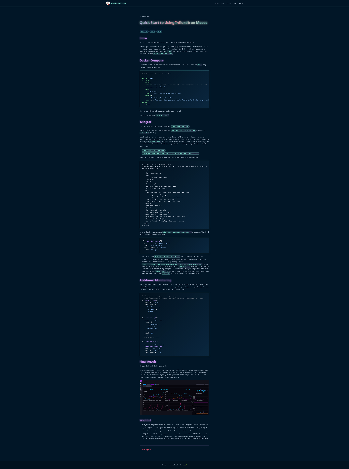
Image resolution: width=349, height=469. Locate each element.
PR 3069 (195, 434)
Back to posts (146, 16)
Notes (229, 3)
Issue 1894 (187, 434)
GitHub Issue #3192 (170, 285)
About (241, 3)
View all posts (146, 450)
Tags (234, 3)
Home (216, 3)
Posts (223, 3)
